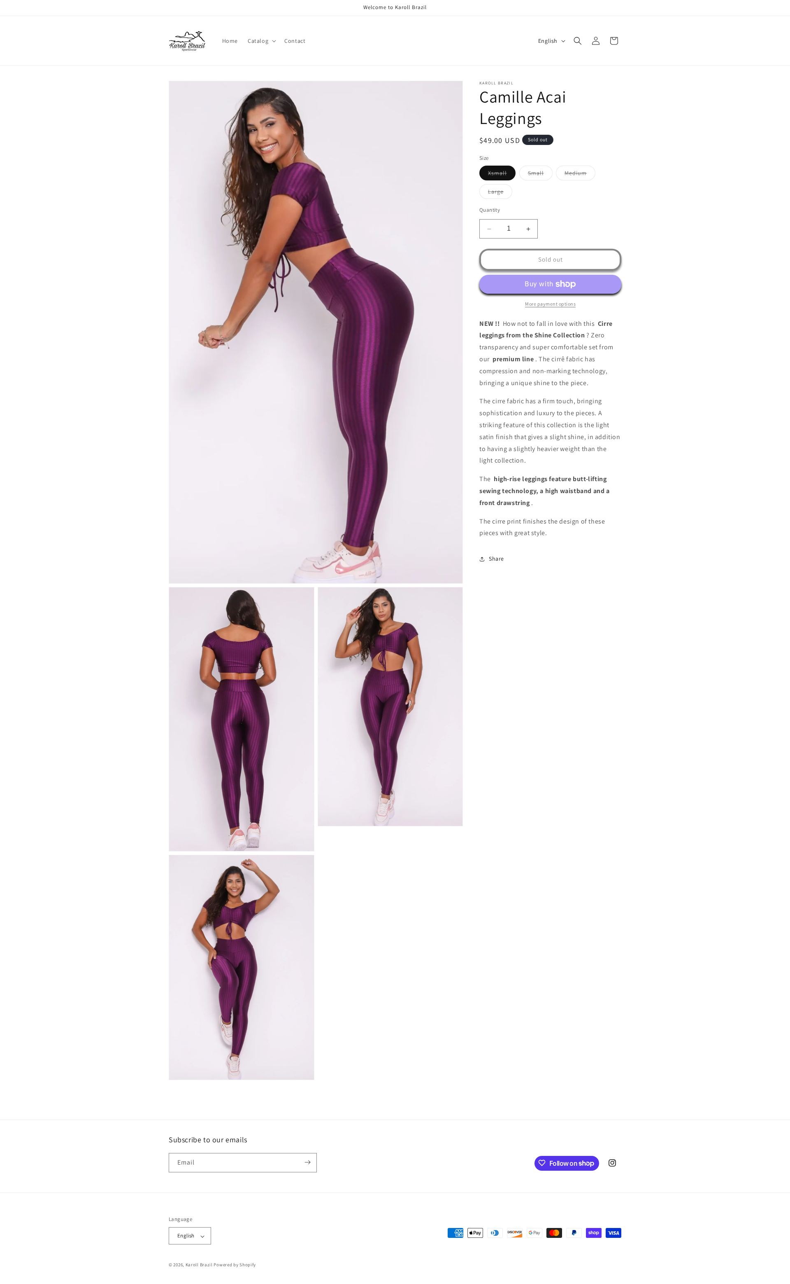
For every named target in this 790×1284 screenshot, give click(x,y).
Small (540, 175)
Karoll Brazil (199, 1265)
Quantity (489, 210)
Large (500, 193)
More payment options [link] (550, 304)
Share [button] (496, 558)
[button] (261, 40)
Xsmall (502, 175)
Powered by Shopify (235, 1265)
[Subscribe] (307, 1162)
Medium (580, 175)
